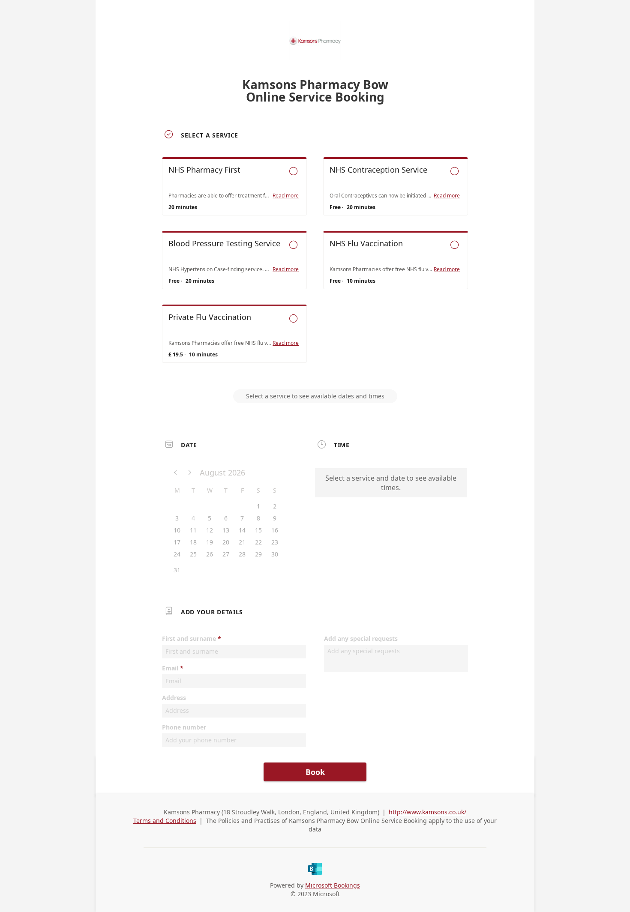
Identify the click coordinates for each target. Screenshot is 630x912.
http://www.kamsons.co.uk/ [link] (427, 812)
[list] (315, 267)
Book (315, 772)
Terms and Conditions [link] (164, 820)
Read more (286, 196)
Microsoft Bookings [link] (332, 885)
